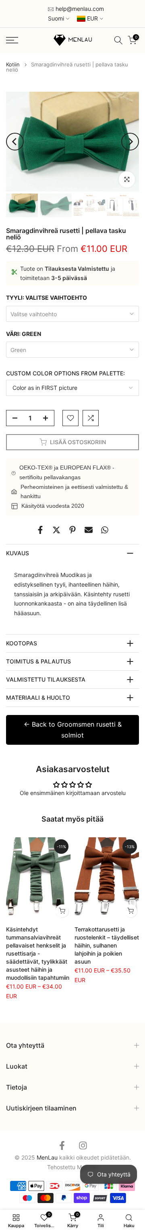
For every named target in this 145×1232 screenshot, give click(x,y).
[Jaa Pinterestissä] (72, 530)
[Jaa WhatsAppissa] (105, 530)
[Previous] (15, 141)
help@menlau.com (79, 8)
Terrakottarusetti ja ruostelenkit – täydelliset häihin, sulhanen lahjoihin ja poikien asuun (107, 945)
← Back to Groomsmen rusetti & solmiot (73, 729)
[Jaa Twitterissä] (56, 530)
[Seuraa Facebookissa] (62, 1146)
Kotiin (13, 64)
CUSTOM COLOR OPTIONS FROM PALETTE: (65, 373)
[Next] (130, 141)
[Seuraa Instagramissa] (83, 1146)
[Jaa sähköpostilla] (89, 530)
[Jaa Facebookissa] (40, 530)
